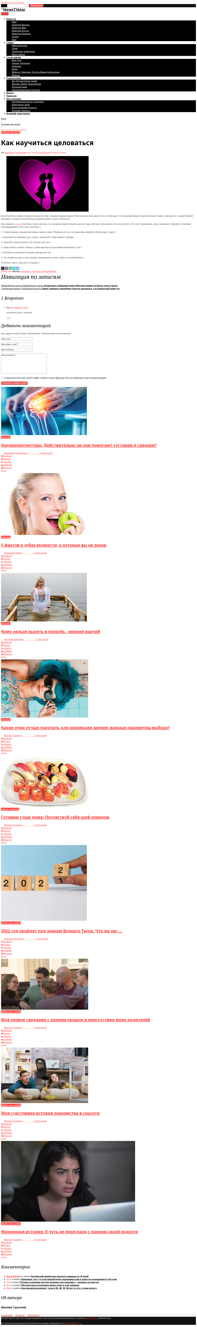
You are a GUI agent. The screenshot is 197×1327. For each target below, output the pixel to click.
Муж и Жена (18, 54)
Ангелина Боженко (14, 639)
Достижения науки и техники (28, 101)
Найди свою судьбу (11, 922)
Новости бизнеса (21, 24)
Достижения (13, 98)
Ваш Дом (16, 60)
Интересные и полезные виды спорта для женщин (50, 1285)
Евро (14, 21)
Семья (9, 42)
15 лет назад (42, 152)
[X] (2, 268)
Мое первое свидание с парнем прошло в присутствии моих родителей (75, 1019)
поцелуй (18, 224)
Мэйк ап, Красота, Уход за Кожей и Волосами (36, 72)
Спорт (15, 36)
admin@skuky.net (74, 1323)
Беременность (19, 45)
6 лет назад (34, 1027)
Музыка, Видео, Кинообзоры (26, 84)
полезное (26, 271)
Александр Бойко (13, 553)
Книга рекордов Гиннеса (24, 107)
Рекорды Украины (21, 110)
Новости (11, 18)
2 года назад (40, 453)
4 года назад (34, 553)
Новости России (20, 30)
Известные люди (21, 104)
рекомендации (48, 271)
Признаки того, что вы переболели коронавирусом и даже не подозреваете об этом (69, 1279)
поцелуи (36, 271)
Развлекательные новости (26, 89)
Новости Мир (19, 27)
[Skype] (14, 268)
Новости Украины (21, 33)
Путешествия (19, 86)
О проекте (6, 1315)
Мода (14, 69)
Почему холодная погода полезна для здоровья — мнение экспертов (59, 1282)
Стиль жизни (13, 57)
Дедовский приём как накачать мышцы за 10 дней (60, 1276)
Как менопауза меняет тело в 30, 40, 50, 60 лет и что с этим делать (59, 1288)
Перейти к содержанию (12, 2)
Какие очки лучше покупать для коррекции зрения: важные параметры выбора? (85, 727)
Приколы (11, 95)
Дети (15, 48)
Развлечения (13, 78)
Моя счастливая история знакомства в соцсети (50, 1113)
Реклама (19, 1315)
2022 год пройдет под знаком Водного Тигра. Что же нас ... (61, 931)
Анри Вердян (13, 1276)
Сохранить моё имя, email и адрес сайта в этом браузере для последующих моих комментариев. (55, 377)
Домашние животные (23, 51)
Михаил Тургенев (13, 735)
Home (3, 118)
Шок (14, 39)
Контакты (33, 1315)
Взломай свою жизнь (18, 113)
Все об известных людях (24, 81)
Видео (10, 92)
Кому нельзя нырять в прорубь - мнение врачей (50, 631)
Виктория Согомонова (15, 152)
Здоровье (16, 66)
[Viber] (6, 268)
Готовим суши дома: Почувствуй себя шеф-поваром (55, 817)
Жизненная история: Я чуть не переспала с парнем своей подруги (69, 1231)
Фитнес (16, 75)
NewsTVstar (91, 1318)
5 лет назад (36, 639)
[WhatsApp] (10, 268)
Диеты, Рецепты (21, 63)
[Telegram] (17, 268)
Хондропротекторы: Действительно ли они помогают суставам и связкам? (79, 445)
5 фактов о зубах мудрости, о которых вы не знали (53, 545)
